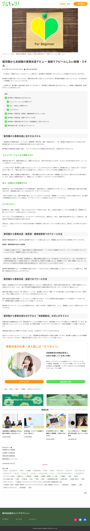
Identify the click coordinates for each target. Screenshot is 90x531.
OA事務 (28, 470)
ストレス (16, 473)
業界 (83, 479)
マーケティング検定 (9, 476)
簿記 (81, 484)
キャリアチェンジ (79, 470)
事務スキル (20, 476)
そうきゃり (5, 519)
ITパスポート (14, 470)
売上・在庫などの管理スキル (19, 106)
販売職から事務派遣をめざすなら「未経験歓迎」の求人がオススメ (28, 121)
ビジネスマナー (14, 109)
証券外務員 (23, 487)
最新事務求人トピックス (10, 459)
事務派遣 (29, 476)
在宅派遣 (24, 479)
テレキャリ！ (33, 519)
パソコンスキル (43, 473)
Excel (5, 470)
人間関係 (63, 476)
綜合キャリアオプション (34, 389)
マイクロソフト (80, 473)
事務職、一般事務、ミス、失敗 (49, 476)
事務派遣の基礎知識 (31, 69)
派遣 (5, 389)
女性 (31, 479)
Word (52, 470)
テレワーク (25, 473)
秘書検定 (74, 484)
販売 (11, 389)
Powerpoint (37, 470)
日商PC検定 (64, 479)
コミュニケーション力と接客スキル (21, 102)
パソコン (33, 473)
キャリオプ (19, 519)
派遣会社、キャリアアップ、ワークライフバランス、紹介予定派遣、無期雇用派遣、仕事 (39, 482)
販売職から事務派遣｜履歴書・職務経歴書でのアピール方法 (26, 113)
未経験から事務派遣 (8, 453)
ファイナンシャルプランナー (65, 473)
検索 (85, 493)
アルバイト (69, 470)
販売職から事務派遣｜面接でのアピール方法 (21, 117)
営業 (18, 479)
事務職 (23, 389)
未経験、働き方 (74, 479)
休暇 (70, 476)
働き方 (76, 476)
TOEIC (45, 470)
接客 (17, 389)
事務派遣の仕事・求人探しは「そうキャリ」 (21, 125)
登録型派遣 (65, 484)
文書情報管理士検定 (53, 479)
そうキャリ (23, 335)
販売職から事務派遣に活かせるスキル (19, 98)
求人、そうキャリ (8, 482)
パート (52, 473)
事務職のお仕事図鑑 (8, 450)
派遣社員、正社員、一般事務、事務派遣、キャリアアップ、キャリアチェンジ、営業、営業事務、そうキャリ (31, 484)
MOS (22, 470)
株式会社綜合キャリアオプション (16, 513)
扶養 (37, 479)
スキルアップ (7, 473)
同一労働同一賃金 (8, 479)
